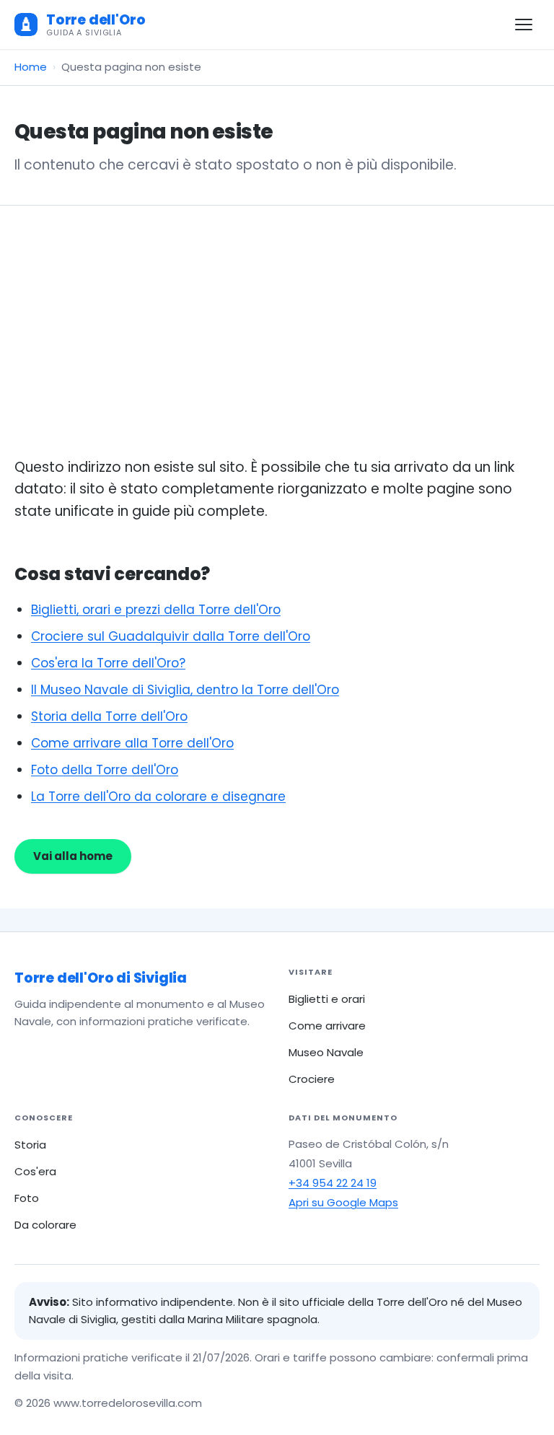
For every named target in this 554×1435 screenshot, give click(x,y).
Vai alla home (73, 856)
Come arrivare (327, 1025)
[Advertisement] (277, 348)
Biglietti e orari (327, 998)
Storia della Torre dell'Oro (109, 716)
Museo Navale (326, 1052)
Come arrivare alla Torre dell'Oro (132, 743)
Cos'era (35, 1171)
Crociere (312, 1079)
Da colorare (45, 1224)
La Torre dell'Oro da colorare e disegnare (158, 796)
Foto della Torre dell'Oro (104, 769)
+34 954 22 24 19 (333, 1182)
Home (30, 66)
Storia (30, 1144)
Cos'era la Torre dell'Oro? (108, 663)
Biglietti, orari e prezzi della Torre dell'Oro (156, 609)
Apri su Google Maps (343, 1202)
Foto (26, 1198)
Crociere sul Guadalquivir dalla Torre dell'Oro (170, 636)
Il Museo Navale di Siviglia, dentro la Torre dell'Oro (185, 689)
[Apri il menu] (524, 24)
